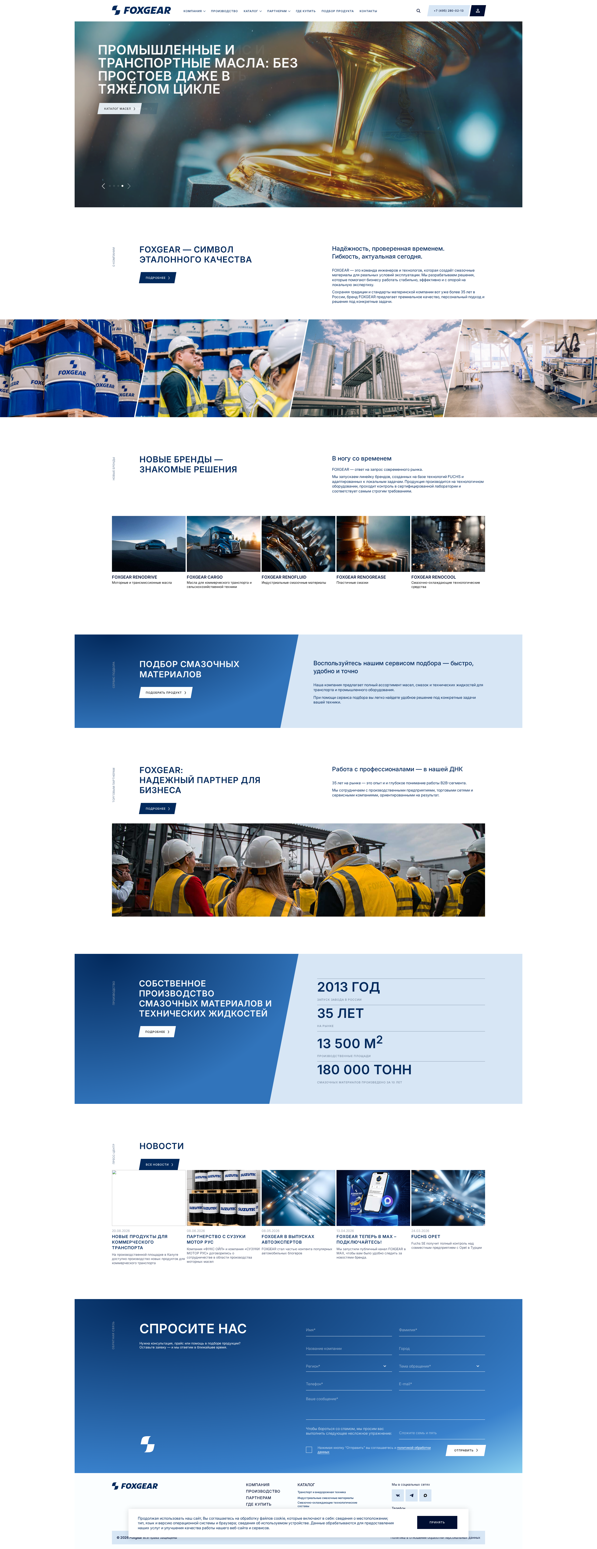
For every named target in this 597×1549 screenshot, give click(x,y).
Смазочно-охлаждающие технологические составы (327, 1504)
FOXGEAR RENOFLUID (284, 577)
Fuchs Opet (426, 1236)
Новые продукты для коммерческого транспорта (140, 1242)
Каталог (251, 11)
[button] (110, 186)
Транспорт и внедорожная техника (322, 1492)
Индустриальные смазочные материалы (326, 1498)
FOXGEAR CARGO (205, 577)
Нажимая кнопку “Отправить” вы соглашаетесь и (374, 1450)
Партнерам (277, 11)
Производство (224, 11)
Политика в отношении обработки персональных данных (435, 1537)
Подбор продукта (338, 11)
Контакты (368, 11)
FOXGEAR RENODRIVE (134, 577)
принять (437, 1522)
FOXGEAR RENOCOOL (433, 577)
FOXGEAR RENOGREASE (361, 577)
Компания (193, 11)
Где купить (306, 11)
